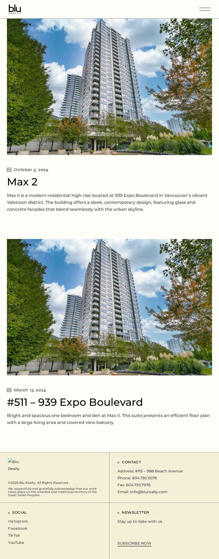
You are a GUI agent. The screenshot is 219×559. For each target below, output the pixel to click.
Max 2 (22, 181)
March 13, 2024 (30, 389)
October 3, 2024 (31, 169)
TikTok (14, 535)
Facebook (18, 528)
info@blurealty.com (148, 491)
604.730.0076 (144, 478)
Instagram (18, 521)
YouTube (16, 542)
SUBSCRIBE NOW (134, 543)
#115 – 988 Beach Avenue (159, 471)
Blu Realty (27, 483)
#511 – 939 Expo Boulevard (75, 402)
